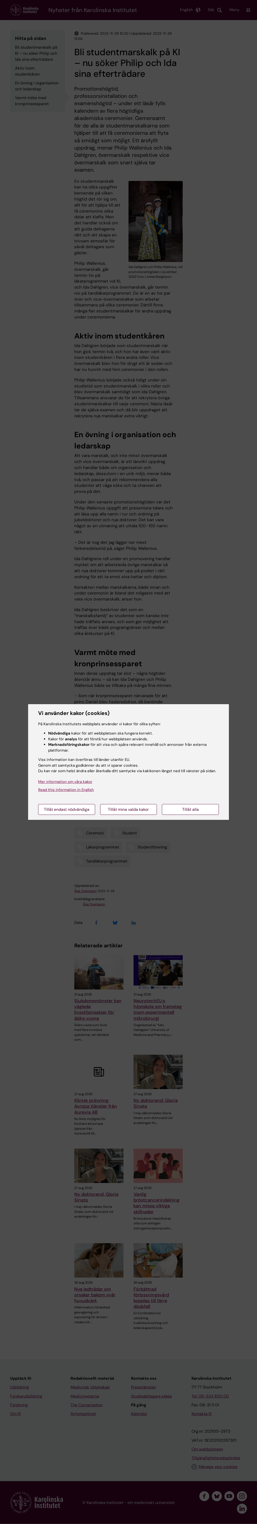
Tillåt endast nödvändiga (66, 809)
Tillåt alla (190, 809)
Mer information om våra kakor (65, 781)
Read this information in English (66, 789)
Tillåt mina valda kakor (128, 809)
